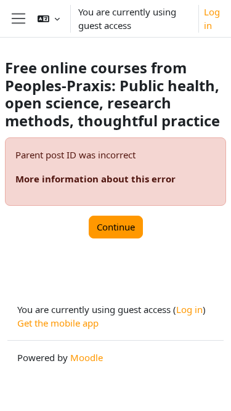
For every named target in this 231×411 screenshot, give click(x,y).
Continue (116, 227)
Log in (212, 19)
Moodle (86, 357)
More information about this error (95, 179)
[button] (49, 18)
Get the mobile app (58, 323)
